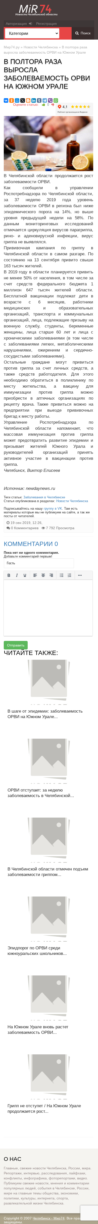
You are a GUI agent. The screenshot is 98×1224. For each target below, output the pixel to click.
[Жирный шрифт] (8, 575)
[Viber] (50, 100)
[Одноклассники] (11, 100)
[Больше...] (79, 575)
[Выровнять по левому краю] (35, 575)
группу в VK (53, 508)
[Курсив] (16, 575)
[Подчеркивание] (24, 575)
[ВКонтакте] (6, 100)
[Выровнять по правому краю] (51, 575)
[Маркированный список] (61, 575)
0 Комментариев (24, 528)
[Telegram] (44, 100)
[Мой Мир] (17, 100)
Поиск (84, 33)
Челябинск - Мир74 (49, 1218)
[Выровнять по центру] (43, 575)
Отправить (15, 645)
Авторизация (17, 24)
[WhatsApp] (56, 100)
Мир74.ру (12, 47)
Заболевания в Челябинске (44, 497)
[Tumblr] (39, 100)
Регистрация (46, 24)
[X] (22, 100)
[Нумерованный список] (69, 575)
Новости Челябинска (41, 47)
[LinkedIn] (33, 100)
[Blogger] (28, 100)
